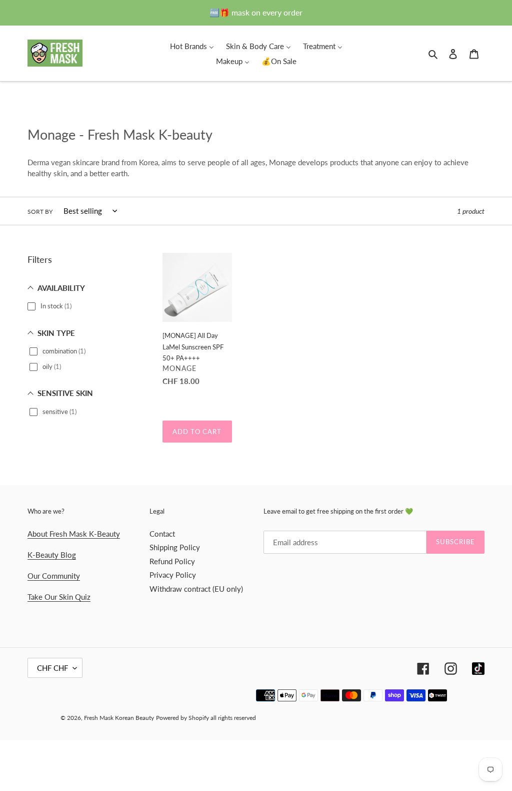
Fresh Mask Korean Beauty (119, 717)
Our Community (54, 575)
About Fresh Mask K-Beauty (74, 533)
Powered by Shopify (182, 717)
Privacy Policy (173, 574)
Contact (162, 533)
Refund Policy (172, 561)
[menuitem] (192, 45)
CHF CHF (52, 667)
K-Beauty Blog (52, 554)
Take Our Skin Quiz (59, 596)
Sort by (40, 211)
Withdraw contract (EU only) (196, 588)
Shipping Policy (175, 547)
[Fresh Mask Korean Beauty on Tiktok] (478, 668)
